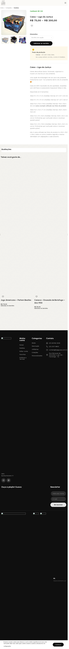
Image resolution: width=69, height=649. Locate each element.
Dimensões (33, 34)
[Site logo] (3, 3)
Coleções (9, 8)
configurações (7, 646)
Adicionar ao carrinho (41, 43)
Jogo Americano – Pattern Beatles (16, 300)
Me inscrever (58, 505)
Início (2, 8)
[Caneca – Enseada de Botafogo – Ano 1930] (50, 227)
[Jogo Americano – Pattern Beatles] (17, 227)
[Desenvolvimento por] (54, 578)
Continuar (58, 644)
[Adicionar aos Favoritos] (32, 26)
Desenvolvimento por (59, 580)
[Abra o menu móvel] (65, 3)
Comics (16, 8)
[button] (3, 22)
